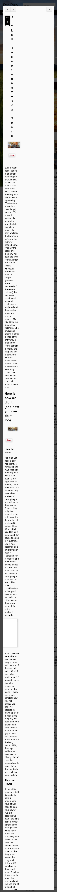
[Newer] (7, 9)
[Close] (49, 9)
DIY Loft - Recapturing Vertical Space (12, 76)
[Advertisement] (35, 63)
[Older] (13, 9)
